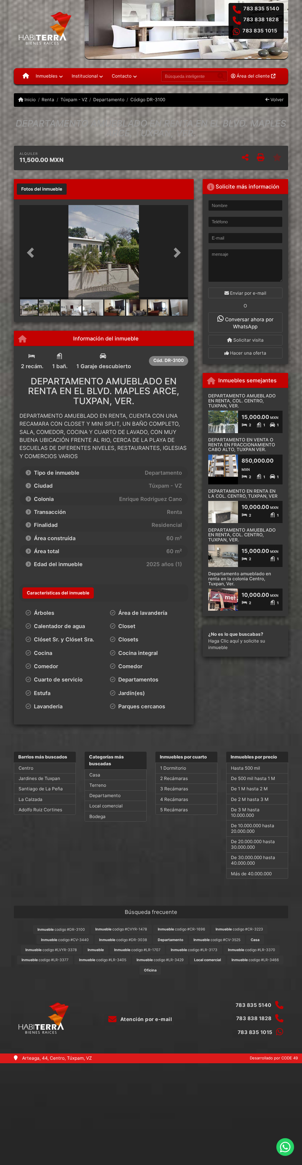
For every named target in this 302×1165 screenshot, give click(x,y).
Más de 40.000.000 (251, 873)
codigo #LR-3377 (45, 960)
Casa (94, 775)
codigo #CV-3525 (216, 940)
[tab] (42, 189)
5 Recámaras (174, 809)
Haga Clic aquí (223, 641)
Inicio (29, 99)
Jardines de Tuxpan (39, 778)
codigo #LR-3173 (194, 950)
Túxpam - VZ (73, 99)
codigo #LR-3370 (251, 950)
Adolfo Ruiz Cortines (40, 809)
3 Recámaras (174, 789)
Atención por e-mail (145, 1019)
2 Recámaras (174, 778)
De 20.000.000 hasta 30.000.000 (253, 844)
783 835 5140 (261, 9)
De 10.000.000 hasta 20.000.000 (252, 828)
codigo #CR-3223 (239, 929)
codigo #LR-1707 (137, 950)
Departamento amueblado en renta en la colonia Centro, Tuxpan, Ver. (239, 578)
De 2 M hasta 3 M (250, 799)
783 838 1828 (261, 19)
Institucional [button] (85, 76)
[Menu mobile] (26, 76)
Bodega (97, 816)
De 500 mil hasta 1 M (253, 778)
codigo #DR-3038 (123, 940)
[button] (32, 252)
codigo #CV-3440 (65, 940)
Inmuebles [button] (47, 76)
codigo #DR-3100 (61, 929)
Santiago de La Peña (41, 789)
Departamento (108, 99)
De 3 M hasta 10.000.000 (245, 812)
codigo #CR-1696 (181, 929)
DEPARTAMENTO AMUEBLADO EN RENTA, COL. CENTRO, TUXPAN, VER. (242, 400)
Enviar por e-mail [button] (247, 293)
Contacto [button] (122, 76)
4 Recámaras (174, 799)
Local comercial (106, 806)
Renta (48, 99)
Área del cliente (253, 76)
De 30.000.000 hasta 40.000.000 (253, 860)
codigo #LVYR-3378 (51, 950)
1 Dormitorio (173, 768)
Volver (276, 99)
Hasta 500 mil (245, 768)
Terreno (97, 785)
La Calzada (30, 799)
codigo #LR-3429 (160, 960)
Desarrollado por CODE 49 (274, 1058)
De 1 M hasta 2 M (249, 789)
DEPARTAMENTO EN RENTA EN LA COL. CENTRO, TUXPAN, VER (243, 493)
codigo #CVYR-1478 (121, 929)
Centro (26, 768)
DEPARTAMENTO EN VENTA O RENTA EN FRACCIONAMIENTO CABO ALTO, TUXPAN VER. (241, 444)
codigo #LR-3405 (102, 960)
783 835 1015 (259, 31)
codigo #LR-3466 (255, 960)
